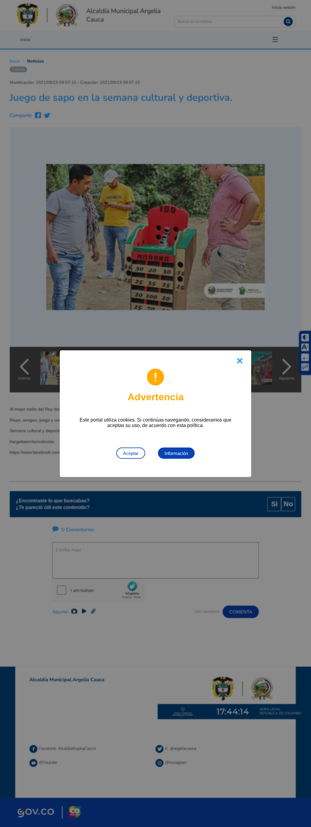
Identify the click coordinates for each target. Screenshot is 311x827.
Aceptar (130, 453)
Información (176, 453)
